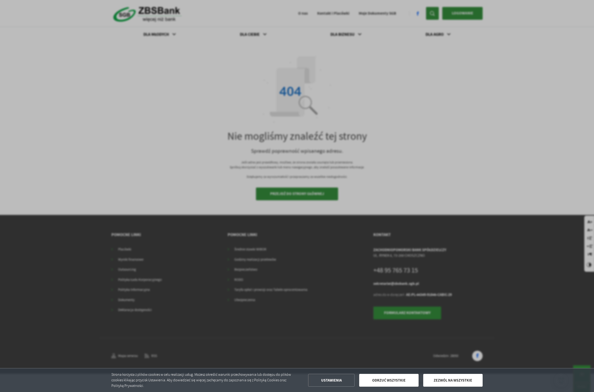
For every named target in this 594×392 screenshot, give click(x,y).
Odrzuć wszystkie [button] (389, 380)
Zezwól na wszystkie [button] (453, 380)
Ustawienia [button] (331, 380)
